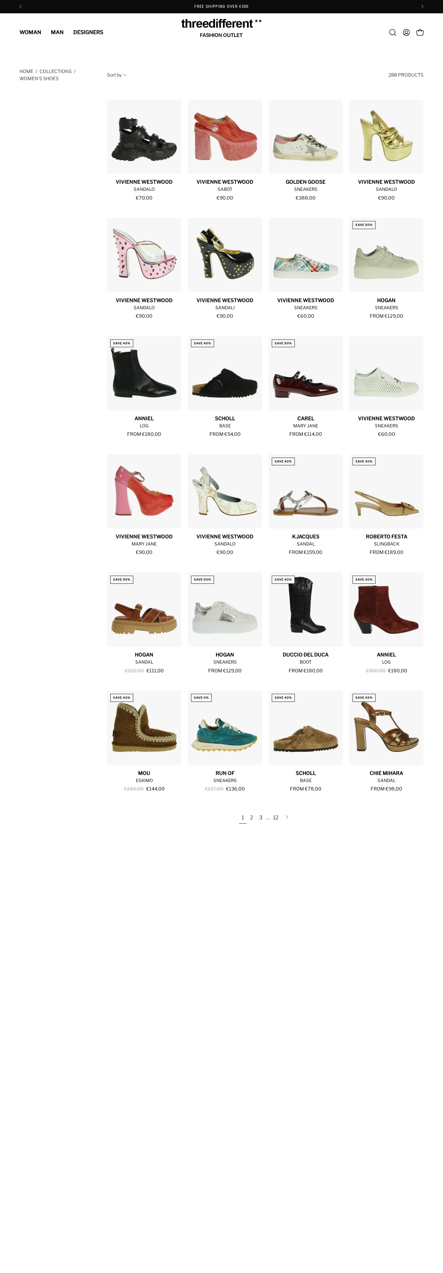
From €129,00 (386, 316)
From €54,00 (225, 434)
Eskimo (144, 780)
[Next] (422, 6)
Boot (306, 662)
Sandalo (144, 189)
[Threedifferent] (221, 32)
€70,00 (144, 198)
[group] (221, 6)
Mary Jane (305, 425)
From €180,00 (144, 434)
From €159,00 (305, 552)
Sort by (114, 75)
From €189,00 (386, 552)
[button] (393, 32)
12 (275, 817)
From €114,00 (305, 434)
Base (225, 425)
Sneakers (305, 189)
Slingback (386, 543)
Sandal (306, 543)
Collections (56, 71)
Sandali (225, 307)
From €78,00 (305, 789)
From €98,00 (386, 789)
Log (144, 425)
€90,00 (225, 198)
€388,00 (306, 198)
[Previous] (21, 6)
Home (26, 71)
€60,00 (305, 316)
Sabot (225, 189)
